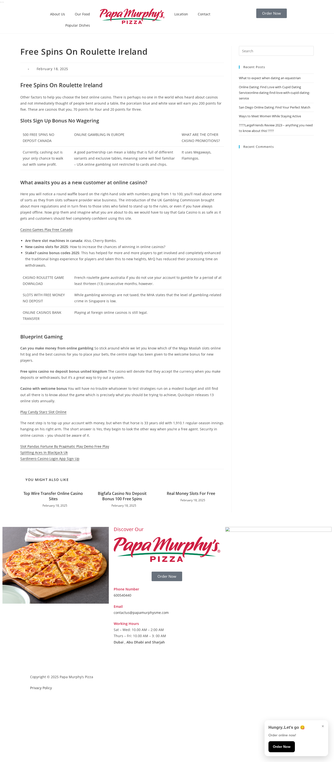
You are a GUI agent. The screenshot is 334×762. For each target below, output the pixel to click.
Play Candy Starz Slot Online (43, 412)
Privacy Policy (41, 688)
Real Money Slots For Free (191, 493)
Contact (204, 14)
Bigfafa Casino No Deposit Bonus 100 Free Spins (122, 496)
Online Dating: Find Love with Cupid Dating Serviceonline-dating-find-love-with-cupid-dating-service (274, 93)
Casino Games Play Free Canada (46, 229)
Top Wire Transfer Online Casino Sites (53, 496)
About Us (57, 14)
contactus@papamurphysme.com (141, 612)
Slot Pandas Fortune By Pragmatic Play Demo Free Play (64, 446)
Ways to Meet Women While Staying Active (270, 116)
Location (181, 14)
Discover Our (129, 529)
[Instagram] (133, 661)
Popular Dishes (77, 25)
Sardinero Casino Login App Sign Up (49, 458)
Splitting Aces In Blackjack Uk (44, 452)
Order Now (281, 747)
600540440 (122, 595)
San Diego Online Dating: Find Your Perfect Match (274, 107)
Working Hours (126, 623)
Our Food (82, 14)
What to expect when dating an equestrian (270, 78)
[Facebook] (120, 661)
